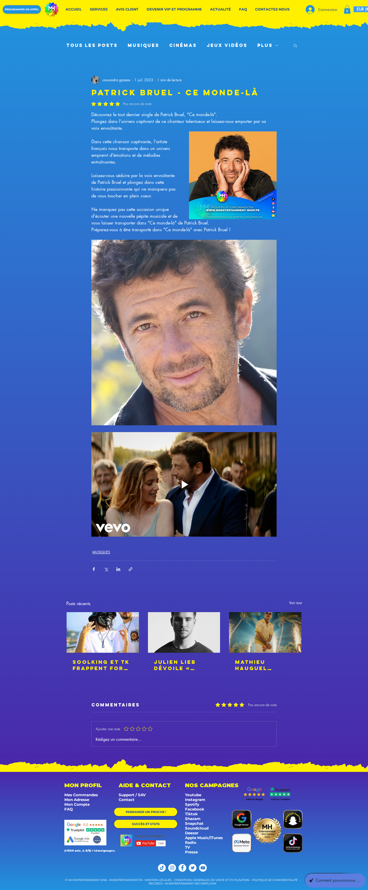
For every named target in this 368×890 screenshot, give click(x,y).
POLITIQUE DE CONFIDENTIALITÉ (274, 880)
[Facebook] (182, 868)
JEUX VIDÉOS (227, 45)
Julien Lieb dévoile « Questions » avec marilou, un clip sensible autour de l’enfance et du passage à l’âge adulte (184, 665)
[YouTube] (203, 868)
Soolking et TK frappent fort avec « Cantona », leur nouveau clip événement (103, 665)
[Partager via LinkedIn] (118, 569)
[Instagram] (172, 868)
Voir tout (295, 602)
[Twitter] (193, 868)
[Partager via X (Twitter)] (106, 569)
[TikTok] (162, 868)
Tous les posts (92, 45)
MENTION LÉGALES (158, 880)
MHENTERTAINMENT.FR (126, 880)
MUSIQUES (143, 45)
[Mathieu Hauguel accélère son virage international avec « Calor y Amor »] (265, 632)
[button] (347, 9)
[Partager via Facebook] (93, 569)
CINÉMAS (183, 45)
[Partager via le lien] (130, 569)
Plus (265, 45)
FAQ (68, 809)
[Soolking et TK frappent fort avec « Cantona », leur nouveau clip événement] (103, 632)
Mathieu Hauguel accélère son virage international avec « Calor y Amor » (263, 665)
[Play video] (184, 484)
